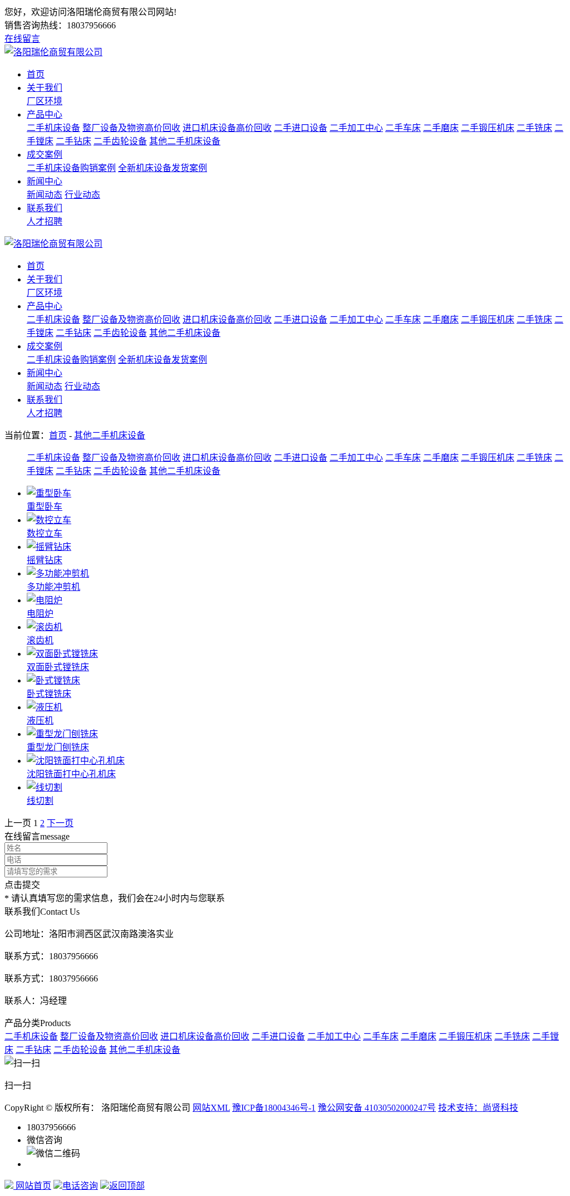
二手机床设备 (53, 128)
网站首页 (32, 1185)
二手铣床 (534, 128)
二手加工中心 (356, 128)
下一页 (60, 823)
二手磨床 (441, 128)
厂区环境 (44, 101)
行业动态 (82, 194)
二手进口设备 (300, 128)
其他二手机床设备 (184, 141)
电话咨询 (80, 1185)
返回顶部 (127, 1185)
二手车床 (403, 128)
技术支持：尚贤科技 (478, 1107)
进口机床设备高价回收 (227, 128)
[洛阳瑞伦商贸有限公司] (53, 52)
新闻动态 (44, 194)
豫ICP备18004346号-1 (274, 1107)
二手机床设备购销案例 (71, 168)
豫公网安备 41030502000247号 (377, 1107)
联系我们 (44, 208)
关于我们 (44, 87)
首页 (36, 74)
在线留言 (22, 38)
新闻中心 (44, 181)
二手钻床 (73, 141)
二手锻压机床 (487, 128)
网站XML (211, 1107)
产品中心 (44, 114)
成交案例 (44, 154)
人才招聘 (44, 221)
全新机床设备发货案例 (162, 168)
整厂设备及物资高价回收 (131, 128)
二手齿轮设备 (120, 141)
